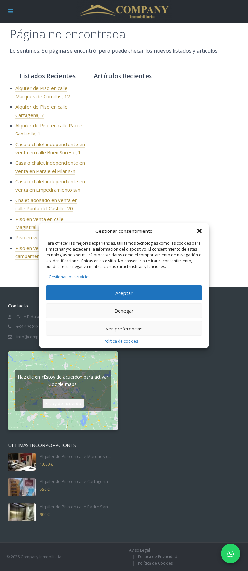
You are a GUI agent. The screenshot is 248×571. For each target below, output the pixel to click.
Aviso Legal (139, 550)
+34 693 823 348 (31, 326)
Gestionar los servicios (69, 277)
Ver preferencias (124, 328)
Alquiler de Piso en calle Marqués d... (75, 456)
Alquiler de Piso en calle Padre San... (75, 507)
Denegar (124, 310)
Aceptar (124, 293)
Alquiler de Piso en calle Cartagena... (75, 481)
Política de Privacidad (157, 556)
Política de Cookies (155, 563)
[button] (199, 231)
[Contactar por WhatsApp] (230, 553)
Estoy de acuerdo (63, 403)
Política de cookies (121, 341)
